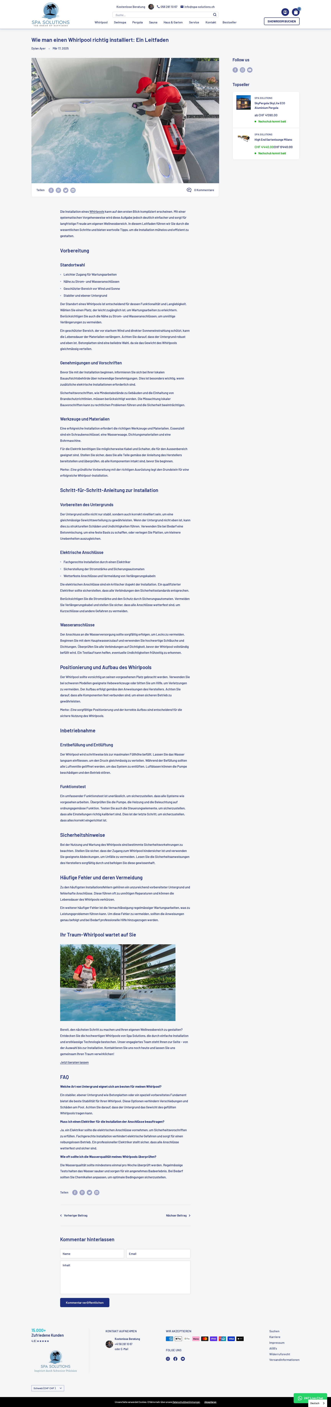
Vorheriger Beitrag (75, 1215)
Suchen (274, 1331)
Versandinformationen (284, 1359)
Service (194, 22)
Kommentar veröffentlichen (85, 1302)
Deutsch (314, 1403)
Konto (285, 12)
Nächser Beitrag (176, 1215)
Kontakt (211, 22)
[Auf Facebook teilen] (51, 190)
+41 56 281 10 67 (123, 1344)
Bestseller (230, 22)
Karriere (274, 1337)
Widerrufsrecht (279, 1354)
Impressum (276, 1342)
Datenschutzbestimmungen (186, 1402)
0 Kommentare (204, 190)
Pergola (137, 22)
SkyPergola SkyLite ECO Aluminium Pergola (270, 105)
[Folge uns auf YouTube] (249, 70)
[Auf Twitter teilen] (65, 190)
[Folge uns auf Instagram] (242, 70)
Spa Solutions (263, 97)
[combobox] (317, 1403)
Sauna (153, 22)
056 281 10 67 (169, 6)
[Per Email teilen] (73, 190)
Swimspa (120, 22)
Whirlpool (101, 22)
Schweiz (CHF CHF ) (45, 1388)
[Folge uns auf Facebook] (235, 70)
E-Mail (124, 1349)
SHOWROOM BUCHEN (282, 21)
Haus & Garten (173, 22)
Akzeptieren (210, 1402)
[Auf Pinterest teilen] (58, 190)
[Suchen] (214, 14)
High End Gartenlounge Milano (273, 139)
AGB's (273, 1348)
